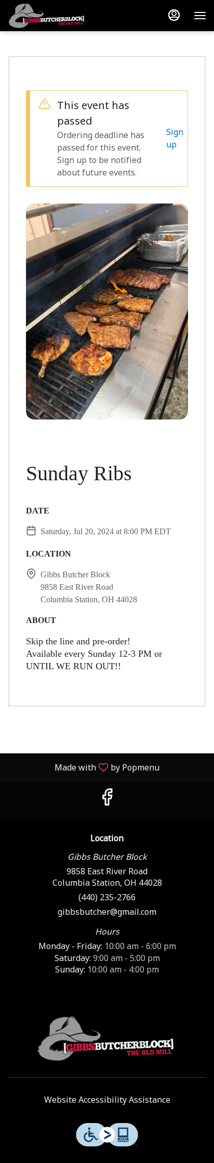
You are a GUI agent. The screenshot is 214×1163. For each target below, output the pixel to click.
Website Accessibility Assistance (107, 1100)
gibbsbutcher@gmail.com (107, 912)
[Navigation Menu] (200, 15)
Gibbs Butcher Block (107, 1038)
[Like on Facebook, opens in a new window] (107, 800)
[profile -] (174, 15)
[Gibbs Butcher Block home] (73, 16)
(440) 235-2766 (107, 898)
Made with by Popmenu (83, 767)
